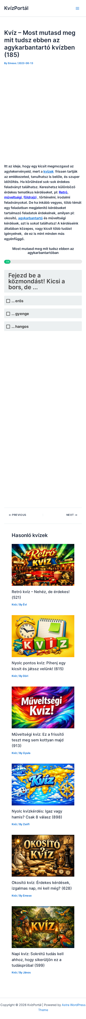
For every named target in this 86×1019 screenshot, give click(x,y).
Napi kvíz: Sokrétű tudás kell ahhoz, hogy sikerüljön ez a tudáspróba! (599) (38, 959)
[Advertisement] (43, 114)
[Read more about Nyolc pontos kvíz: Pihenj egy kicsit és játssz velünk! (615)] (43, 636)
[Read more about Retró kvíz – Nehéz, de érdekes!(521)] (43, 565)
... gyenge (20, 314)
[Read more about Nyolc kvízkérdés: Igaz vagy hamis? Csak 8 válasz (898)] (43, 784)
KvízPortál (16, 8)
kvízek (48, 171)
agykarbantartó (30, 218)
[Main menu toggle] (77, 8)
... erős (17, 301)
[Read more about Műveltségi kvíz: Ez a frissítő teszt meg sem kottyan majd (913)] (43, 707)
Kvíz (14, 604)
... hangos (20, 326)
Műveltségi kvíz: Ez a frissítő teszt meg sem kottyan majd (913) (38, 740)
